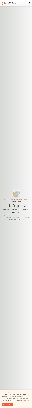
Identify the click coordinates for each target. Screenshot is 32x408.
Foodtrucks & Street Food (19, 199)
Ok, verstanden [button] (7, 405)
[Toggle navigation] (29, 3)
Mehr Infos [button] (26, 400)
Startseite (7, 199)
